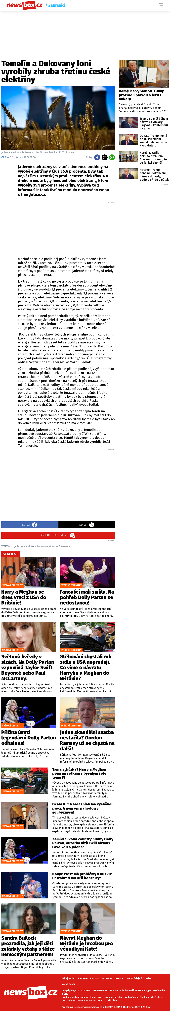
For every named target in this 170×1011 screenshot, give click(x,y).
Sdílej (26, 524)
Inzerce (119, 978)
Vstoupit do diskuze (54, 535)
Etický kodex (69, 978)
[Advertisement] (66, 228)
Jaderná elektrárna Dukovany (53, 546)
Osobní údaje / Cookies (138, 978)
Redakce (82, 978)
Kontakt (94, 978)
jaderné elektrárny (25, 546)
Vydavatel (106, 978)
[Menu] (161, 5)
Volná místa (68, 984)
